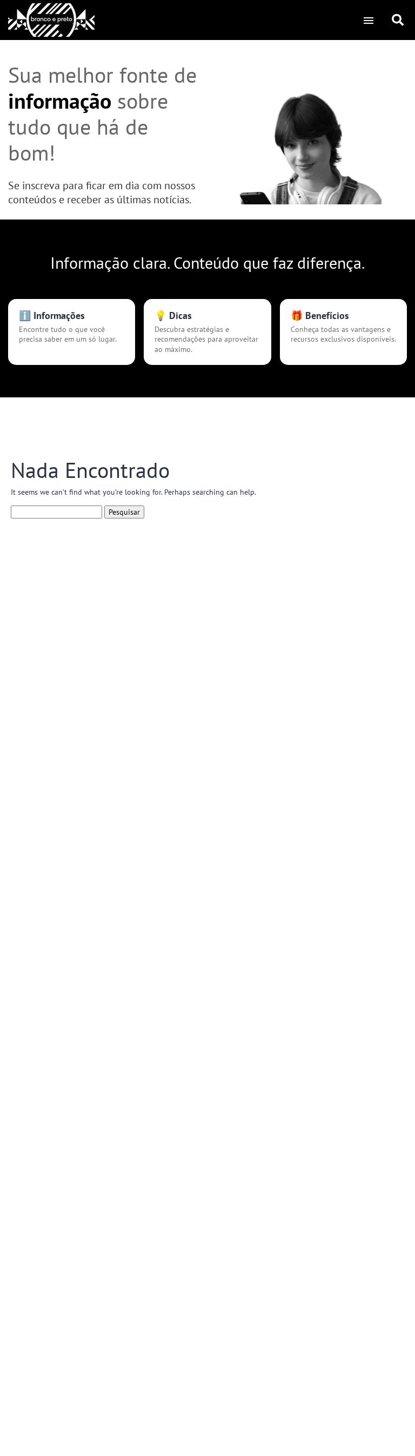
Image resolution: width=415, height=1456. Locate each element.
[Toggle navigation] (368, 20)
